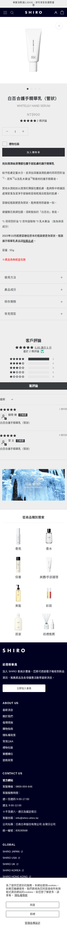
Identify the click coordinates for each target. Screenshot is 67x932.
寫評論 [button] (33, 385)
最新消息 (8, 709)
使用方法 (10, 277)
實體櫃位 (8, 753)
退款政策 (8, 760)
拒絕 (32, 913)
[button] (28, 120)
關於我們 (8, 716)
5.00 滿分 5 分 (43, 347)
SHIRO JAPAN (11, 851)
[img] (8, 409)
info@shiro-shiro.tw (27, 817)
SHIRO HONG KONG (15, 876)
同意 (32, 904)
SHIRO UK (9, 864)
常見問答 (10, 313)
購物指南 (8, 728)
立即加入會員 (24, 688)
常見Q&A (8, 741)
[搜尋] (12, 12)
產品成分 (10, 289)
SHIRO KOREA (11, 870)
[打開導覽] (5, 12)
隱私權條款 (21, 895)
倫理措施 (8, 722)
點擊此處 (28, 240)
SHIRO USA (10, 857)
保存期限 (10, 301)
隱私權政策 (9, 735)
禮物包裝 (8, 747)
